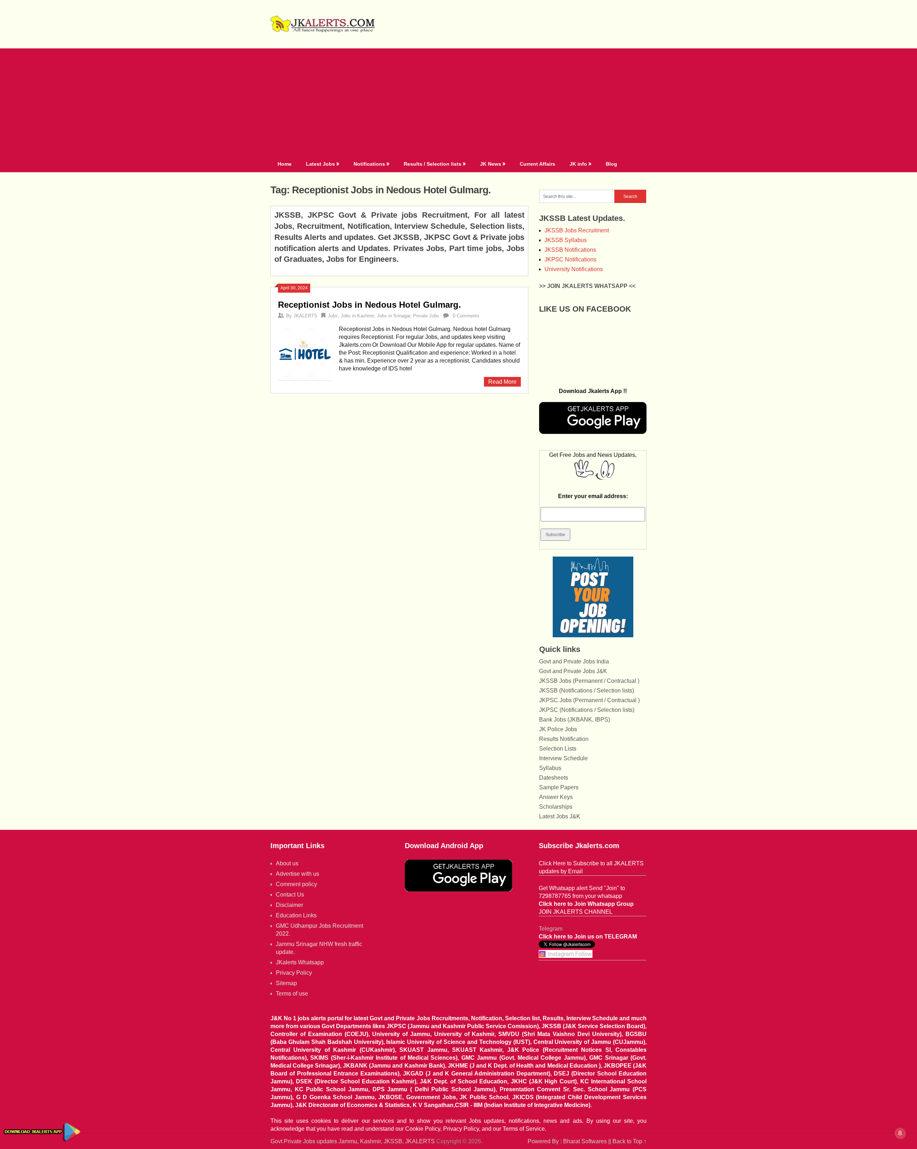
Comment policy (296, 884)
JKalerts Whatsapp (300, 962)
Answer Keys (556, 797)
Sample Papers (558, 787)
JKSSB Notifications (570, 250)
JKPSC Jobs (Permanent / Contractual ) (589, 700)
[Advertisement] (458, 102)
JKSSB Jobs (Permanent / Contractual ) (589, 681)
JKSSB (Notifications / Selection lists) (586, 690)
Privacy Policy (294, 973)
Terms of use (292, 993)
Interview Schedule (563, 758)
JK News (490, 164)
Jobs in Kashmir (357, 315)
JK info (578, 164)
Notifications (369, 164)
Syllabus (550, 768)
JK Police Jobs (558, 729)
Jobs (333, 315)
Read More (502, 382)
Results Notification (564, 739)
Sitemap (286, 983)
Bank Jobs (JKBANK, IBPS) (574, 720)
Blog (611, 164)
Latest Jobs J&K (559, 816)
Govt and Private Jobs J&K (573, 671)
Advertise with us (297, 874)
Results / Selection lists (432, 164)
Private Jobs (426, 315)
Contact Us (290, 895)
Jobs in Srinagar (393, 315)
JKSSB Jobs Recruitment (576, 230)
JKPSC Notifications (570, 259)
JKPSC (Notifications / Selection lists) (586, 710)
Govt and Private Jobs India (574, 661)
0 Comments (466, 315)
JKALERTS (305, 315)
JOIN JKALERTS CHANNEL (576, 912)
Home (285, 164)
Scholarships (555, 807)
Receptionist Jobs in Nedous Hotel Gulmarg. (369, 304)
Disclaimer (289, 905)
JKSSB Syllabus (565, 240)
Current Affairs (537, 164)
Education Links (296, 915)
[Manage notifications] (900, 1133)
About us (287, 863)
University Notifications (573, 269)
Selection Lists (557, 749)
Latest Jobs (320, 164)
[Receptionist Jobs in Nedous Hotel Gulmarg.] (305, 353)
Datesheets (553, 778)
